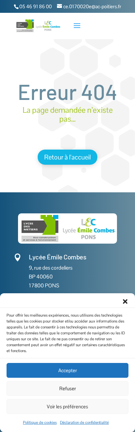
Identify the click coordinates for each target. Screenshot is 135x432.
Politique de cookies (40, 422)
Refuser (67, 388)
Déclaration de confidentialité (84, 422)
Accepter (67, 370)
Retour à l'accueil (67, 157)
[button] (125, 301)
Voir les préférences (67, 406)
